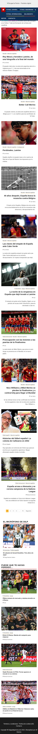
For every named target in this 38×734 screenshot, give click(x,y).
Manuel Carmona (31, 494)
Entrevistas (6, 550)
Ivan (34, 297)
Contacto (11, 18)
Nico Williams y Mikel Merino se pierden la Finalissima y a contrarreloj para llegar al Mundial (20, 390)
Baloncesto (28, 14)
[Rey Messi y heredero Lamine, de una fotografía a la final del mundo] (19, 39)
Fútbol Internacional (14, 14)
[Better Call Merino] (19, 87)
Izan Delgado (7, 444)
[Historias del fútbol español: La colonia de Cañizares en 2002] (19, 421)
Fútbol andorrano (26, 9)
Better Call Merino (27, 105)
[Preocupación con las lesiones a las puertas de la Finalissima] (19, 322)
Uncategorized (20, 147)
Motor (3, 18)
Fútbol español (12, 9)
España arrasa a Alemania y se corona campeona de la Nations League (21, 489)
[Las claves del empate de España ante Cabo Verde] (19, 226)
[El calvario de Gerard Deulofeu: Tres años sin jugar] (19, 536)
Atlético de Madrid (7, 706)
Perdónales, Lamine (12, 150)
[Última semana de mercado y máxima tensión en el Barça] (19, 581)
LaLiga (23, 288)
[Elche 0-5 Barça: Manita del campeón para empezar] (19, 618)
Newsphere (29, 730)
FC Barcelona (17, 288)
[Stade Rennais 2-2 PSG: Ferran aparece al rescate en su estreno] (19, 655)
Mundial (5, 53)
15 (23, 511)
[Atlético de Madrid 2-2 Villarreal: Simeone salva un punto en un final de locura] (19, 692)
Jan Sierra (6, 62)
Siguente (28, 511)
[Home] (3, 10)
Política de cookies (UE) (26, 724)
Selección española (11, 53)
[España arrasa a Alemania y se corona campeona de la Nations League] (19, 469)
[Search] (35, 9)
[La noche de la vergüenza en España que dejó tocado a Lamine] (19, 274)
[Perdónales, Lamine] (19, 133)
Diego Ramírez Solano (9, 557)
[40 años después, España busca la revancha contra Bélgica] (19, 178)
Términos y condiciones (10, 724)
